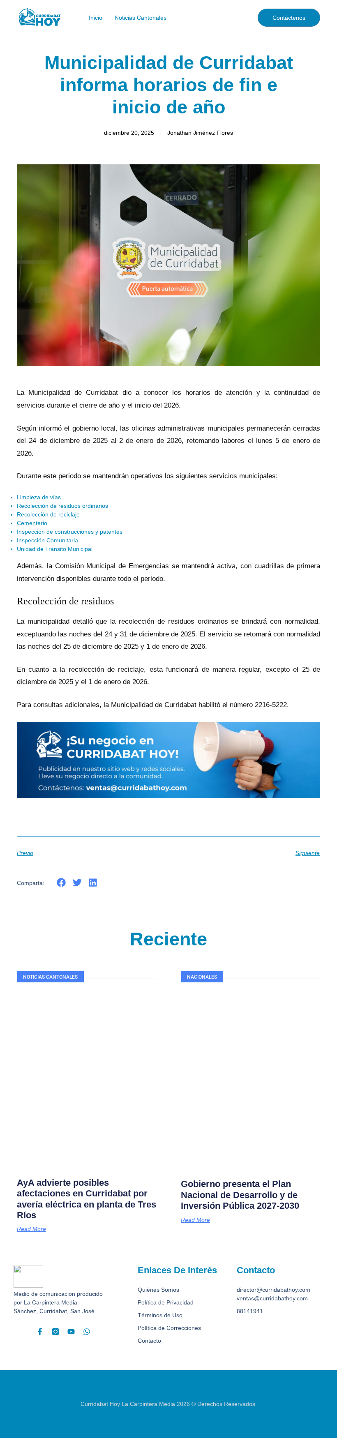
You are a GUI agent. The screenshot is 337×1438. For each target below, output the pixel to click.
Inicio (95, 17)
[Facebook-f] (40, 1331)
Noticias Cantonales (140, 17)
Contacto (149, 1340)
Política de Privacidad (166, 1302)
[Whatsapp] (86, 1331)
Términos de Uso (160, 1315)
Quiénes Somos (158, 1289)
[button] (61, 882)
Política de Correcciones (169, 1328)
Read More (31, 1229)
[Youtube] (71, 1331)
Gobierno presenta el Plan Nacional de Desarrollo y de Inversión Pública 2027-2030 (240, 1195)
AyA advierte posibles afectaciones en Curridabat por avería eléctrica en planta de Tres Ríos (86, 1199)
